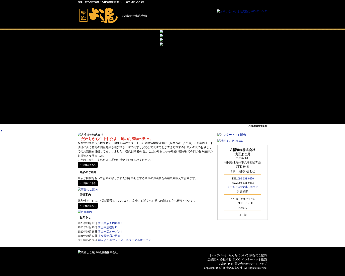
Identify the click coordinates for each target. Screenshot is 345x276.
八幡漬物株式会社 (231, 267)
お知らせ (224, 263)
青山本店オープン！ (110, 231)
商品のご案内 (172, 115)
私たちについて (135, 115)
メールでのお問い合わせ (242, 186)
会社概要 (248, 115)
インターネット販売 (254, 259)
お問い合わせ (240, 263)
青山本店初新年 (108, 227)
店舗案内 (210, 115)
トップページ (97, 115)
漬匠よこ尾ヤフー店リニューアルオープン (124, 240)
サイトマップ (258, 263)
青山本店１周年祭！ (110, 223)
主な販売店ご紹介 (109, 235)
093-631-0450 (246, 178)
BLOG (236, 259)
